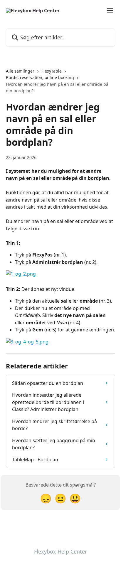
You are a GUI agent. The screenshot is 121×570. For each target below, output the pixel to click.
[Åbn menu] (110, 10)
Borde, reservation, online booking (40, 77)
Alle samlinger (20, 71)
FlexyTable (51, 71)
